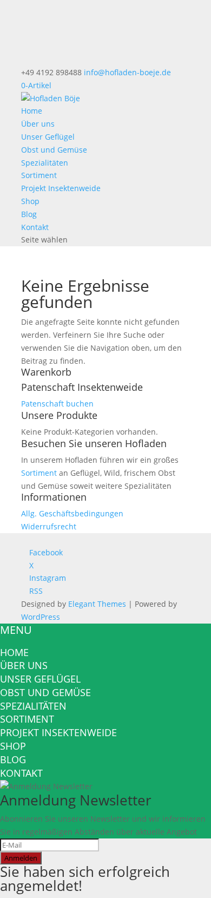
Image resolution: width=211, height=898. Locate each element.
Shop (30, 201)
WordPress (40, 617)
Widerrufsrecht (48, 526)
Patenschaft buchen (57, 403)
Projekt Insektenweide (61, 188)
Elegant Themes (97, 604)
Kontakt (35, 227)
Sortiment (39, 175)
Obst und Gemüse (54, 150)
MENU (16, 629)
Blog (29, 214)
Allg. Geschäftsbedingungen (72, 513)
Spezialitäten (44, 163)
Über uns (38, 124)
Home (31, 111)
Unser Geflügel (48, 137)
